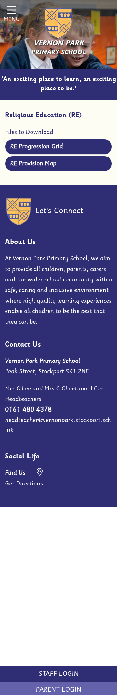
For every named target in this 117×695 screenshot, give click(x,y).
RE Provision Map (33, 163)
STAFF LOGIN (59, 673)
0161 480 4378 (28, 409)
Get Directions (24, 478)
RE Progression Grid (36, 146)
